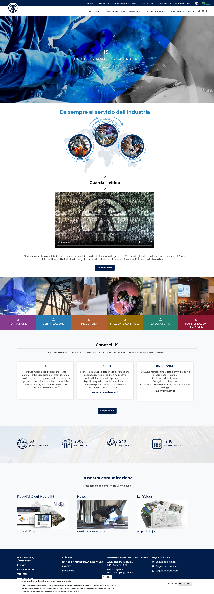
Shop (189, 3)
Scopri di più (107, 410)
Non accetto (185, 583)
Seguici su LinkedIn (165, 561)
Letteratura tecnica (156, 11)
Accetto (172, 583)
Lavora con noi (159, 3)
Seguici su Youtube (166, 566)
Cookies (107, 577)
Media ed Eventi (177, 11)
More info (75, 591)
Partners (192, 11)
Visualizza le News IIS (89, 531)
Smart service (135, 11)
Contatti (144, 3)
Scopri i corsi (105, 267)
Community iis (103, 3)
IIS (90, 11)
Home (90, 3)
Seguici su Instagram (166, 570)
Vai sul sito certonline (104, 392)
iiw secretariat (121, 3)
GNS (134, 3)
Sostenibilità (177, 3)
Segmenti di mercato (115, 11)
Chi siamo (104, 67)
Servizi (98, 11)
